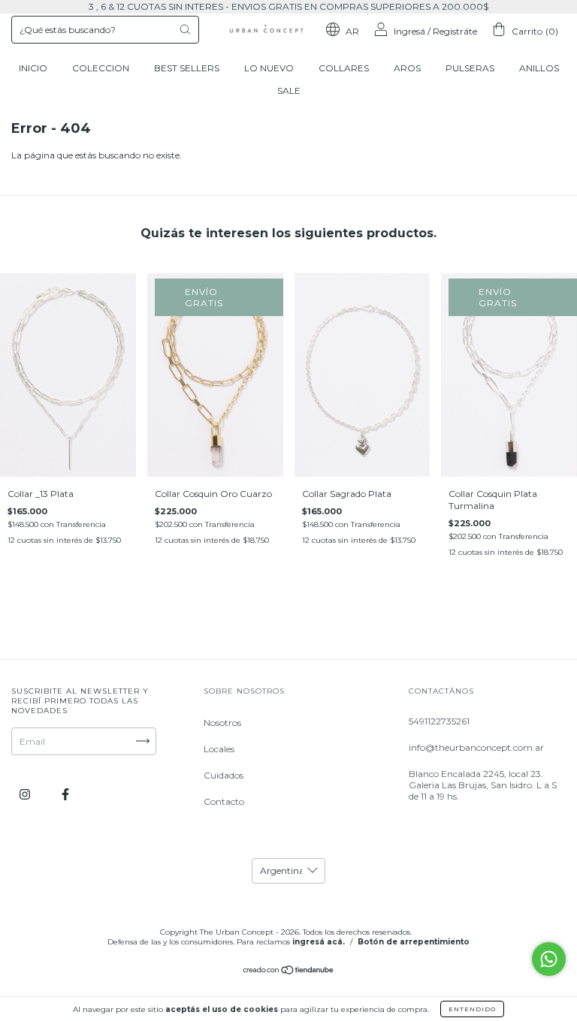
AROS (407, 68)
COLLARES (344, 68)
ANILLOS (539, 68)
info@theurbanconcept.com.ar (476, 747)
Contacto (224, 801)
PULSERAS (470, 68)
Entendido (472, 1009)
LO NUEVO (269, 68)
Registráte (455, 31)
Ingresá (409, 31)
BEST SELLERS (186, 68)
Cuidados (223, 775)
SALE (289, 90)
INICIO (33, 68)
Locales (219, 748)
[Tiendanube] (289, 971)
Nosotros (222, 722)
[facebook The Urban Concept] (65, 794)
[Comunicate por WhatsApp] (549, 959)
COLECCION (100, 68)
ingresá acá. (318, 942)
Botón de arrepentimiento (414, 942)
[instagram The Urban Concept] (26, 794)
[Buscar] (185, 29)
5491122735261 (439, 721)
